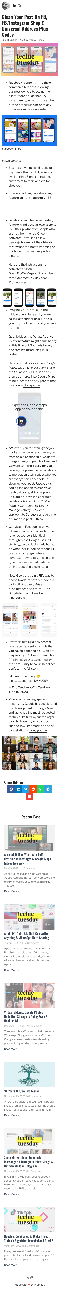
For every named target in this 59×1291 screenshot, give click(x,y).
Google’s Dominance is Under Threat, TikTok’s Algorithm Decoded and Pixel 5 (28, 1238)
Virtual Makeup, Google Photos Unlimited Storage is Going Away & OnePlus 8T (26, 1016)
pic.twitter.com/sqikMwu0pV (28, 680)
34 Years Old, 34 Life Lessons (22, 1091)
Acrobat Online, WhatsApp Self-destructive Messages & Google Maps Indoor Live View (27, 858)
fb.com (41, 519)
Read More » (11, 891)
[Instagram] (19, 5)
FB (50, 197)
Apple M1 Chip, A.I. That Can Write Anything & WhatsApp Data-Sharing (26, 935)
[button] (54, 6)
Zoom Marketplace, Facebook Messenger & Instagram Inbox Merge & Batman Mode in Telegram (28, 1161)
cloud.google (38, 730)
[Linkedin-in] (14, 5)
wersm (25, 282)
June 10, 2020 (18, 692)
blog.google (31, 385)
